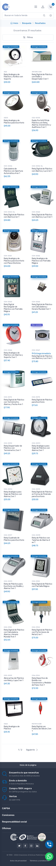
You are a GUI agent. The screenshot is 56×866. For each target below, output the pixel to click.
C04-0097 (8, 535)
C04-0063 (8, 302)
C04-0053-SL (9, 212)
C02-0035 (36, 118)
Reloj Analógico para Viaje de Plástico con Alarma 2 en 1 (41, 448)
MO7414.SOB (36, 724)
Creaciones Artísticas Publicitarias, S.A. (33, 855)
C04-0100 (36, 581)
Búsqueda (26, 23)
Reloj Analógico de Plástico (12, 727)
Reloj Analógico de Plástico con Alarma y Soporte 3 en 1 (13, 355)
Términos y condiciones (39, 861)
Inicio (15, 23)
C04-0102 (8, 627)
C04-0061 (8, 256)
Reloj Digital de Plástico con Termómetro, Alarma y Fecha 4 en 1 (14, 402)
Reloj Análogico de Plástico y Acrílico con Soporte (13, 76)
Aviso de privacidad (18, 861)
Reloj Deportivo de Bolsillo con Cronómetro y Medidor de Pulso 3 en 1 (41, 681)
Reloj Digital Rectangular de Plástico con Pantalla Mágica (13, 307)
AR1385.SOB (37, 72)
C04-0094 (8, 489)
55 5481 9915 (14, 800)
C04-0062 (36, 256)
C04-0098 (36, 535)
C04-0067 (36, 350)
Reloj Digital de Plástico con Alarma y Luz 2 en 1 (42, 170)
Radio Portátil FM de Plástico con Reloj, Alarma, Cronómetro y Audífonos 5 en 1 (41, 123)
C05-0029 (8, 675)
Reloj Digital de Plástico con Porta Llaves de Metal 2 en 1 (42, 632)
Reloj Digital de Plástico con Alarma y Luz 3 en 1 (42, 216)
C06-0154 (36, 675)
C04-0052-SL (37, 166)
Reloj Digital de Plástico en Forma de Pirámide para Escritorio (42, 494)
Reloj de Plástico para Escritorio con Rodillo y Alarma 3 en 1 (14, 586)
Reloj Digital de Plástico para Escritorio (42, 401)
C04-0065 (36, 302)
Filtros (29, 37)
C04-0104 (36, 627)
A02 (5, 72)
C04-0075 (36, 397)
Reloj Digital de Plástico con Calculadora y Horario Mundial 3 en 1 (42, 306)
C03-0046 (8, 166)
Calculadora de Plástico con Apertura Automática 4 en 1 (13, 171)
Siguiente (30, 750)
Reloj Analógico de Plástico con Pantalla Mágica (41, 260)
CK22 (6, 724)
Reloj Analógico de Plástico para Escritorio (14, 121)
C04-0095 (36, 489)
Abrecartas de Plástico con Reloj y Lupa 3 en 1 (14, 679)
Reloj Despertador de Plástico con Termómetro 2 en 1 (13, 448)
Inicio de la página (28, 765)
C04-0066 (8, 350)
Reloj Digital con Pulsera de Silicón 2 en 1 (41, 728)
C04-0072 (8, 397)
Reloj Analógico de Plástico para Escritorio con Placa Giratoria (14, 260)
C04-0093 (36, 443)
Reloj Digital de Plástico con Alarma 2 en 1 (14, 216)
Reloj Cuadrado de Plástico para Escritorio (14, 539)
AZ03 (6, 118)
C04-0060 (36, 212)
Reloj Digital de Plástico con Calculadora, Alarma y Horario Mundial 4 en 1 (14, 633)
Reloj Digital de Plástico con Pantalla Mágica (42, 585)
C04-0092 (8, 443)
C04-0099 (8, 581)
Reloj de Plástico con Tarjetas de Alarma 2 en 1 (41, 540)
